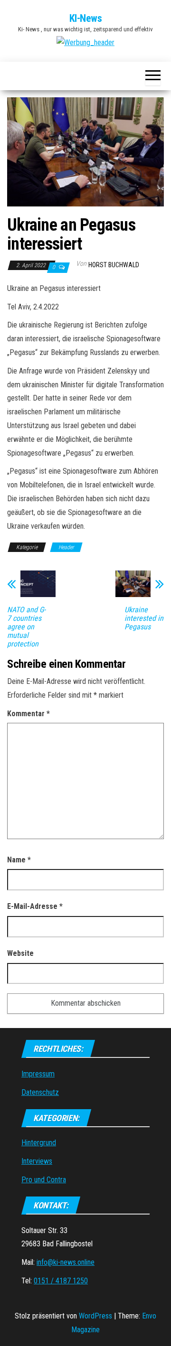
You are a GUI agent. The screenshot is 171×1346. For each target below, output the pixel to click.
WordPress (95, 1315)
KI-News (85, 18)
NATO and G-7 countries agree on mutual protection (26, 627)
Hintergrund (38, 1142)
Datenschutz (40, 1092)
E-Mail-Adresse (35, 906)
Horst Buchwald (113, 265)
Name (19, 859)
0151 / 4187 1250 (61, 1280)
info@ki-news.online (66, 1262)
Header (66, 547)
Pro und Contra (43, 1179)
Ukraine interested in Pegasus (143, 618)
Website (20, 953)
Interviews (36, 1161)
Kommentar (28, 713)
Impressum (38, 1073)
